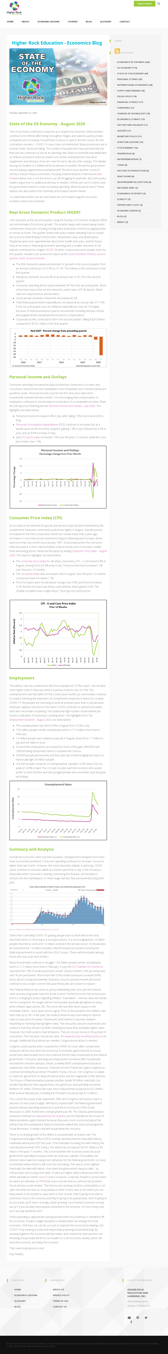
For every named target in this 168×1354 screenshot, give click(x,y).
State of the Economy (132, 73)
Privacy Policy (61, 1295)
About (26, 21)
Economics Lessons (25, 1295)
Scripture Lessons (130, 142)
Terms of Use (60, 1300)
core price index (30, 574)
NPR (42, 1181)
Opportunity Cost (129, 204)
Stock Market (127, 147)
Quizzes (124, 130)
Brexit (122, 222)
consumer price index (33, 561)
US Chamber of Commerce (87, 967)
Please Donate (144, 3)
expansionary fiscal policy (50, 1116)
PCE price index (31, 437)
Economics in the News (133, 62)
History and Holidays (132, 124)
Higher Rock (126, 153)
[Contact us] (130, 1317)
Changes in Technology (133, 113)
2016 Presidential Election (134, 182)
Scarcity (123, 199)
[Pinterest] (137, 1317)
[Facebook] (131, 1322)
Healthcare (125, 176)
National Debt (127, 187)
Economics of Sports (131, 193)
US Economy (127, 67)
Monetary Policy (129, 136)
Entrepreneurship (129, 159)
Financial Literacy (130, 102)
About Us (58, 1289)
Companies (125, 107)
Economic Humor (129, 210)
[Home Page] (84, 7)
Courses (73, 21)
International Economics (134, 84)
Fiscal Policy (126, 96)
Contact (125, 21)
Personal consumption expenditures (37, 424)
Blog (89, 21)
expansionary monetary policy (81, 1036)
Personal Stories (129, 79)
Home (10, 21)
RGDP (49, 250)
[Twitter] (146, 1317)
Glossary (105, 21)
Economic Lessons (49, 21)
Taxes (122, 164)
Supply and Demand (131, 90)
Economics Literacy (131, 119)
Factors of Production (133, 170)
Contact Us (60, 1306)
